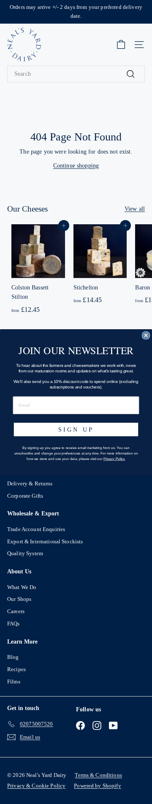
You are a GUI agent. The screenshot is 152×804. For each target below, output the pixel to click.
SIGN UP (76, 429)
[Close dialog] (146, 335)
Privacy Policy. (114, 458)
